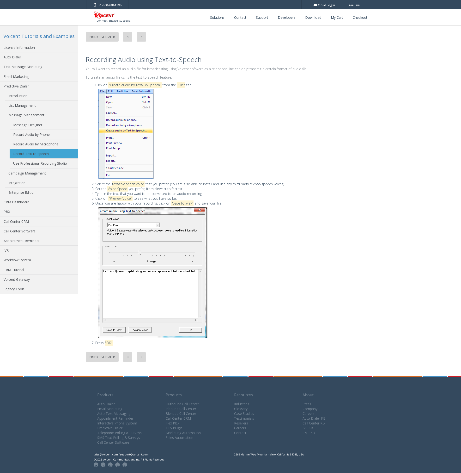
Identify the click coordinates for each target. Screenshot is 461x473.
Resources (243, 395)
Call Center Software (20, 231)
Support (262, 17)
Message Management (26, 115)
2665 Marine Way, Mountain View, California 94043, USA (269, 454)
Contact (240, 17)
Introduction (17, 95)
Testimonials (244, 418)
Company (310, 408)
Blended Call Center (181, 413)
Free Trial (354, 5)
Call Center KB (314, 423)
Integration (16, 182)
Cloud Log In (326, 5)
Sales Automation (179, 437)
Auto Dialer (12, 57)
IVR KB (308, 428)
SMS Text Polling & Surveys (118, 437)
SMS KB (309, 432)
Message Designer (27, 125)
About (308, 395)
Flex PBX (172, 423)
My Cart (337, 17)
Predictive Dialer (16, 86)
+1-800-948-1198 (109, 5)
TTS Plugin (174, 428)
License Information (19, 47)
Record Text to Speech (31, 153)
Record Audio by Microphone (35, 144)
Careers (240, 428)
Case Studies (244, 413)
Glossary (241, 408)
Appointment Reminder (22, 240)
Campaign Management (27, 173)
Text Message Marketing (23, 66)
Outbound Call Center (182, 404)
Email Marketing (16, 76)
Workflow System (17, 260)
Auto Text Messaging (113, 413)
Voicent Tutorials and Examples (39, 36)
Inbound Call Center (181, 408)
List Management (22, 105)
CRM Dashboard (16, 202)
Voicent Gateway (17, 279)
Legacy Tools (14, 289)
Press (307, 404)
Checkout (360, 17)
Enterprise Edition (22, 192)
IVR (6, 250)
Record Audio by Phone (31, 134)
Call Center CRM (16, 221)
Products (105, 395)
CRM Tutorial (14, 270)
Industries (241, 404)
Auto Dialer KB (314, 418)
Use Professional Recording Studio (40, 163)
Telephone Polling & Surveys (119, 432)
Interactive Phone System (117, 423)
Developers (287, 17)
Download (313, 17)
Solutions (217, 17)
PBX (7, 211)
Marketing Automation (183, 432)
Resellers (241, 423)
